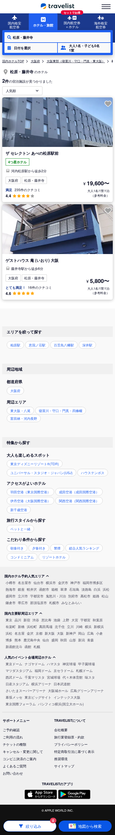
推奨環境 (61, 758)
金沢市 (63, 582)
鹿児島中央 (31, 639)
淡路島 (87, 589)
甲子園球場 (86, 663)
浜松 (106, 589)
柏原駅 (15, 345)
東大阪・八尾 (20, 410)
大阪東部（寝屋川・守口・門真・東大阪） (76, 61)
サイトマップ (64, 765)
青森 (90, 639)
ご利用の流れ (13, 737)
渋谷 (35, 619)
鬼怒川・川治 (56, 595)
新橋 (21, 626)
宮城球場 (53, 677)
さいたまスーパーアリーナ (26, 690)
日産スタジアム (17, 683)
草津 (63, 589)
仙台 (45, 639)
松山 (105, 595)
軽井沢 (32, 589)
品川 (18, 619)
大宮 (74, 619)
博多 (9, 639)
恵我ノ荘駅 (37, 345)
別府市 (73, 595)
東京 (9, 619)
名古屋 (20, 633)
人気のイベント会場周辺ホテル (27, 657)
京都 (39, 633)
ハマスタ (53, 663)
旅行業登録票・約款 (69, 737)
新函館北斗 (14, 646)
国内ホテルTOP (13, 61)
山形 (72, 639)
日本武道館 (62, 683)
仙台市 (38, 582)
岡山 (81, 633)
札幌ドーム (84, 670)
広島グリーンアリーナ (87, 690)
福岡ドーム (43, 670)
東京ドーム (14, 663)
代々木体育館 (73, 677)
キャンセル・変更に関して (23, 751)
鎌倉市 (11, 602)
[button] (30, 48)
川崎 (79, 626)
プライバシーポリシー (71, 744)
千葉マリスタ (35, 677)
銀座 (21, 589)
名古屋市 (24, 582)
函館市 (44, 589)
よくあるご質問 (14, 765)
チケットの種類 (14, 744)
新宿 (26, 619)
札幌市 (54, 602)
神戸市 (75, 582)
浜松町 (32, 626)
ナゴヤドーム (35, 663)
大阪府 (35, 61)
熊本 (18, 639)
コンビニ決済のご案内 (19, 758)
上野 (66, 619)
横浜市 (51, 582)
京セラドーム (64, 670)
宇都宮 (85, 619)
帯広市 (23, 602)
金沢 (30, 633)
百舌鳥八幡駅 (64, 345)
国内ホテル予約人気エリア (24, 575)
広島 (90, 633)
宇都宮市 (37, 595)
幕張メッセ (14, 697)
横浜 (88, 626)
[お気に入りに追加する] (108, 104)
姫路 (96, 595)
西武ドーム (14, 677)
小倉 (99, 633)
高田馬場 (45, 626)
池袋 (57, 619)
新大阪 (50, 633)
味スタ (90, 677)
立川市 (23, 595)
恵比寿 (46, 619)
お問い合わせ (13, 773)
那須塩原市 (38, 602)
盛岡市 (11, 595)
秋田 (63, 639)
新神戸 (71, 633)
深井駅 (87, 345)
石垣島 (74, 589)
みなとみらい (71, 602)
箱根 (54, 589)
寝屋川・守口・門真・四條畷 (60, 410)
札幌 (36, 646)
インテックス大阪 (67, 697)
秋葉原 (98, 619)
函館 (28, 646)
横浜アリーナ (41, 683)
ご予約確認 (11, 729)
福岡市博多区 (93, 582)
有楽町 (11, 626)
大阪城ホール (58, 690)
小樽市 (11, 582)
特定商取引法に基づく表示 (74, 751)
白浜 (97, 589)
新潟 (81, 639)
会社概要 (61, 729)
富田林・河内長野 (23, 418)
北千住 (60, 626)
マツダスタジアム (19, 670)
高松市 (85, 595)
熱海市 (11, 589)
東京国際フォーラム (21, 703)
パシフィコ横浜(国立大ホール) (61, 703)
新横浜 (99, 626)
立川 (70, 626)
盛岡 (54, 639)
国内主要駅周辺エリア (21, 613)
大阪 (60, 633)
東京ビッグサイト (38, 697)
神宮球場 (69, 663)
